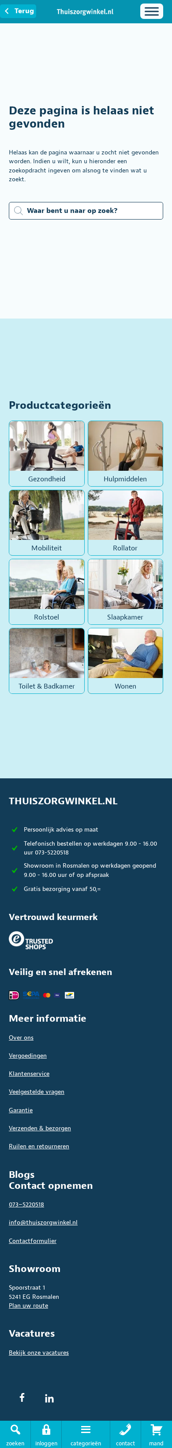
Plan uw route (28, 1305)
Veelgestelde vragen (36, 1092)
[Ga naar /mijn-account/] (46, 1434)
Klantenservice (29, 1074)
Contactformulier (32, 1241)
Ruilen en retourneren (39, 1146)
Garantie (21, 1110)
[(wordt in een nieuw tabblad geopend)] (31, 940)
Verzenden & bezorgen (40, 1128)
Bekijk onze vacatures (39, 1352)
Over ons (21, 1037)
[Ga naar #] (156, 1434)
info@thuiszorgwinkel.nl (43, 1222)
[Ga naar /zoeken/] (15, 1434)
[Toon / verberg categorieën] (152, 11)
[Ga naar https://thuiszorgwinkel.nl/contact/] (125, 1434)
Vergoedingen (28, 1055)
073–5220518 (26, 1204)
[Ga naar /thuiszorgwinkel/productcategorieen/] (85, 1434)
